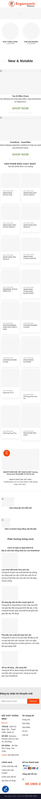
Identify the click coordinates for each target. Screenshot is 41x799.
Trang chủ (26, 720)
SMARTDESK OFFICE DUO (7, 194)
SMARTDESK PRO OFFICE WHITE (30, 194)
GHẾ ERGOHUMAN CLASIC (10, 361)
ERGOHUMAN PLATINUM (28, 361)
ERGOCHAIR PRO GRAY (29, 434)
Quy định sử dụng (9, 781)
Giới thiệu (26, 723)
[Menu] (3, 4)
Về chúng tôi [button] (28, 716)
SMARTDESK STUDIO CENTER (29, 257)
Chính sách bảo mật (9, 766)
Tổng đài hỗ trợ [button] (29, 774)
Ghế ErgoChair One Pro (30, 397)
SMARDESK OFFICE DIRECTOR (10, 290)
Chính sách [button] (7, 762)
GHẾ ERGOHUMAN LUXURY (30, 326)
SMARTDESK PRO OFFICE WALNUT (9, 226)
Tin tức (25, 731)
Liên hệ (25, 735)
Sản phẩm (26, 727)
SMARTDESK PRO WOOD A (9, 258)
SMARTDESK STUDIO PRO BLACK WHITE (28, 291)
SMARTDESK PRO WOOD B (30, 226)
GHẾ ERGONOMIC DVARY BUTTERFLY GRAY (10, 327)
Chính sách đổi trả (9, 777)
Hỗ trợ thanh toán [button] (30, 762)
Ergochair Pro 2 (8, 392)
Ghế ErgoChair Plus (10, 433)
